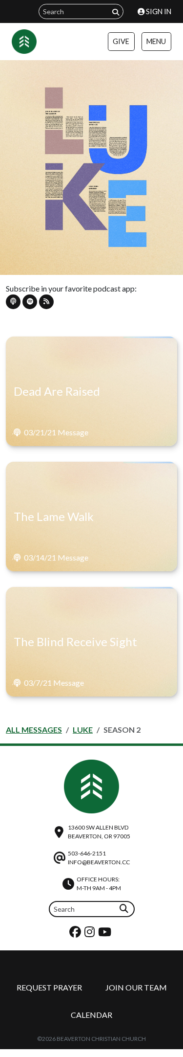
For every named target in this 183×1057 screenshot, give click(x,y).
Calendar (91, 1014)
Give (121, 41)
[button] (13, 301)
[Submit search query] (115, 12)
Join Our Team (136, 987)
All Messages (34, 729)
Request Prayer (49, 987)
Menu (156, 41)
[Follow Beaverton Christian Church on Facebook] (76, 934)
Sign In (157, 11)
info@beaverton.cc (99, 862)
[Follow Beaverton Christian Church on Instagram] (90, 934)
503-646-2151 (87, 853)
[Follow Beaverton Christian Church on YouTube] (106, 934)
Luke (83, 729)
